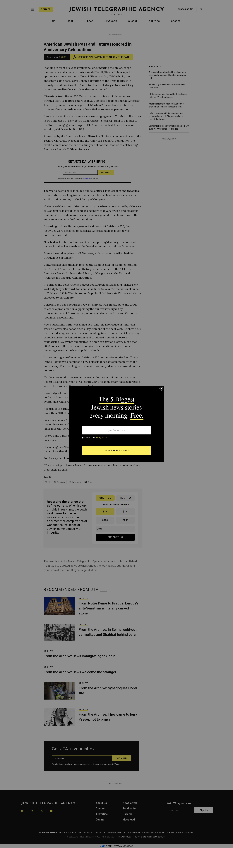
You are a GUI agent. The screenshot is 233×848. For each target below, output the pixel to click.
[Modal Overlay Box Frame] (116, 424)
